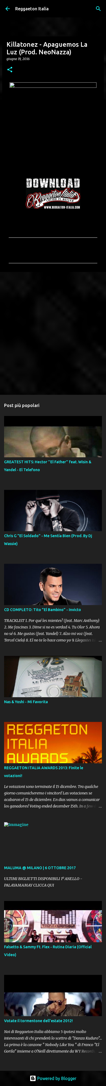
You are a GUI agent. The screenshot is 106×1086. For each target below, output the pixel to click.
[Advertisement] (53, 333)
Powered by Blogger (56, 1078)
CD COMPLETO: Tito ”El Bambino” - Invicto (42, 610)
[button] (10, 70)
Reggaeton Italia (32, 8)
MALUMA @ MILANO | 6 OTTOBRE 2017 (40, 868)
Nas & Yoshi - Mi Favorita (26, 702)
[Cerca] (98, 8)
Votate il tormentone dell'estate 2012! (38, 1021)
